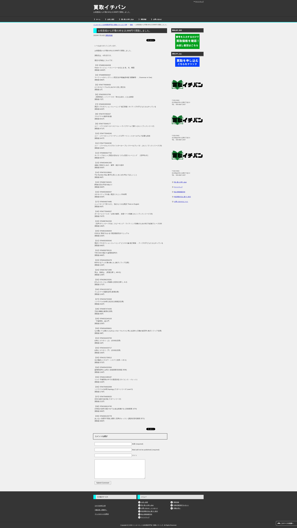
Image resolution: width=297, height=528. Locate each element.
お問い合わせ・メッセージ (149, 508)
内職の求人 (176, 508)
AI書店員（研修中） (101, 510)
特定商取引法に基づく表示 (182, 197)
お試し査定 (110, 19)
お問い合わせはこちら (181, 201)
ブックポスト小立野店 (102, 514)
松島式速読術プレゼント (181, 505)
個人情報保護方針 (179, 192)
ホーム (98, 19)
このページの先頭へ (287, 523)
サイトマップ (178, 187)
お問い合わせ (157, 19)
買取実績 (143, 19)
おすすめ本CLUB (100, 506)
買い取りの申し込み (127, 19)
